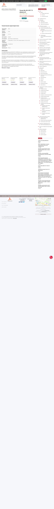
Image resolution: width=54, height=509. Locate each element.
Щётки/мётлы (43, 84)
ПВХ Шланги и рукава (43, 26)
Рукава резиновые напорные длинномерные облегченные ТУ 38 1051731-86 (45, 58)
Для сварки (17, 1)
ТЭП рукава (30, 200)
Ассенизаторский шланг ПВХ (45, 27)
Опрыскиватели (43, 77)
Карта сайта (15, 218)
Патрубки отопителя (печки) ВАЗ (46, 94)
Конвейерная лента (42, 18)
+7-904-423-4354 (41, 1)
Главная (3, 8)
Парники (42, 78)
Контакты (32, 1)
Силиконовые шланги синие (45, 121)
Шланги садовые (43, 134)
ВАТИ (42, 12)
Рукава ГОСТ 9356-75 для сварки (44, 47)
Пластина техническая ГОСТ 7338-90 (45, 39)
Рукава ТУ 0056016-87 (12, 8)
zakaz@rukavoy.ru (43, 211)
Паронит (43, 14)
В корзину (24, 18)
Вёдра (42, 68)
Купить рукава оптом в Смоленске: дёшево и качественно (8, 5)
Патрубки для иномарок (45, 90)
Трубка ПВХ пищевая (44, 22)
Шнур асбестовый (45, 16)
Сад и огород (41, 67)
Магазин (3, 1)
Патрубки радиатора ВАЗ (45, 96)
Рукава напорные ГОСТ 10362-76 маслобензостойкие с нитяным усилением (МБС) (44, 49)
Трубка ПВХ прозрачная (45, 24)
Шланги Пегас (43, 133)
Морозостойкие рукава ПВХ (46, 33)
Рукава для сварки (22, 200)
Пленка (42, 80)
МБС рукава (11, 1)
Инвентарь (42, 70)
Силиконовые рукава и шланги (44, 116)
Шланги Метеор (43, 131)
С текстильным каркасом (25, 1)
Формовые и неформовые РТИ (44, 123)
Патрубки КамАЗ (43, 91)
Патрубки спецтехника (44, 100)
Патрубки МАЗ (43, 93)
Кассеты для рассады (44, 73)
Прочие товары (43, 81)
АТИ (40, 11)
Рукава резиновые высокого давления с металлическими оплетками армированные (45, 53)
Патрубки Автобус (44, 88)
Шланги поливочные (42, 129)
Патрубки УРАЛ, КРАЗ (44, 101)
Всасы (7, 1)
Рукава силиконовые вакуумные (46, 120)
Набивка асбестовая (45, 13)
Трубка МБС (43, 21)
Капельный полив (44, 71)
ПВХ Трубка (41, 20)
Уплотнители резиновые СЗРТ (46, 124)
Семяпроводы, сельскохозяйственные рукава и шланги (46, 36)
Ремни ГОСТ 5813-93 (42, 40)
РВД (41, 55)
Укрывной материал (44, 83)
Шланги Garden (43, 130)
